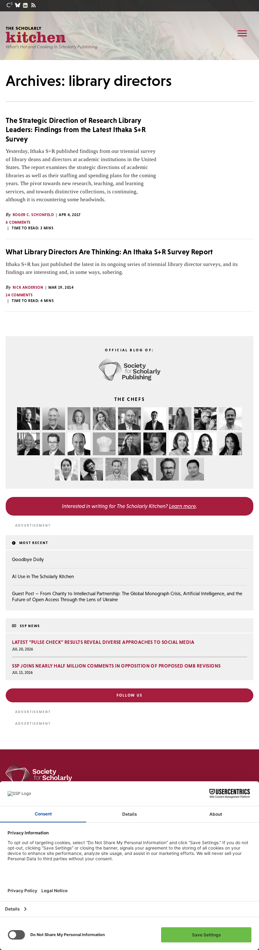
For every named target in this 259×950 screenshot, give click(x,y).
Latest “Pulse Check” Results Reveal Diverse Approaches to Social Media (103, 642)
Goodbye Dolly (28, 559)
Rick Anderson (28, 287)
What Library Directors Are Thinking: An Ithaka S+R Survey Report (109, 252)
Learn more (182, 506)
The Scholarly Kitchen (36, 35)
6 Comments (18, 222)
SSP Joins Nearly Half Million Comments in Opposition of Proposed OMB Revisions (116, 666)
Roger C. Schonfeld (33, 215)
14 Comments (19, 295)
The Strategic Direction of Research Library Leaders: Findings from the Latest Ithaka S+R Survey (76, 129)
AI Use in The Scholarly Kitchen (43, 576)
